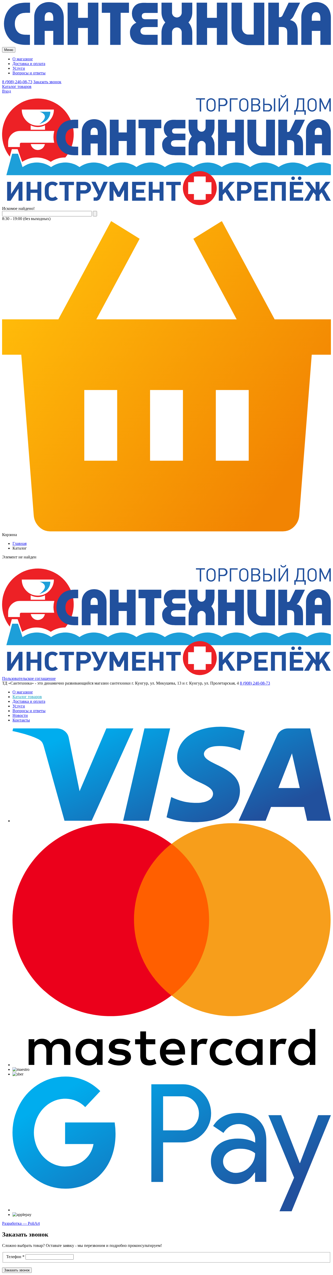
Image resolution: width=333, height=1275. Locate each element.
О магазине (22, 59)
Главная (19, 543)
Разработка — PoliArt (21, 1223)
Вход (6, 91)
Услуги (18, 68)
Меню (8, 50)
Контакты (21, 720)
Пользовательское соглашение (29, 678)
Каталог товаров (16, 86)
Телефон (15, 1256)
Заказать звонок (47, 82)
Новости (20, 715)
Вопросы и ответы (29, 73)
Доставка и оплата (28, 63)
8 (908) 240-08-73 (17, 82)
